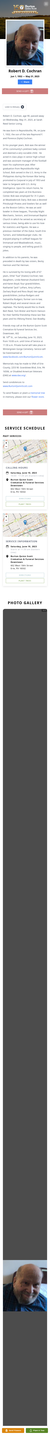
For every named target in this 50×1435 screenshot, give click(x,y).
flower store (37, 396)
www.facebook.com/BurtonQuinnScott (23, 356)
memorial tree (37, 392)
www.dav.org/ (19, 375)
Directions (25, 498)
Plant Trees (25, 504)
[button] (25, 448)
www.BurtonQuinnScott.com (17, 386)
